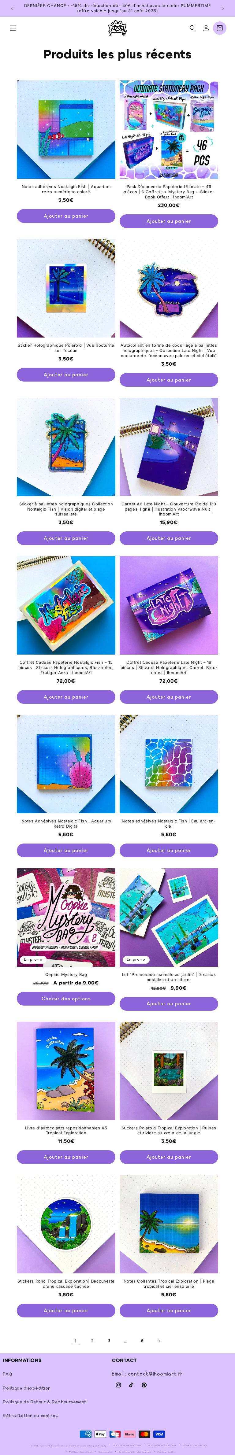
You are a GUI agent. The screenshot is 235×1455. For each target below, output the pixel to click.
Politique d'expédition (27, 1388)
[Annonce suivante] (223, 8)
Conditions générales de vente (135, 1452)
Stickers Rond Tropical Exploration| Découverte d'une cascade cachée (66, 1284)
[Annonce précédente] (12, 8)
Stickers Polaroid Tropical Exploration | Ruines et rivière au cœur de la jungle (168, 1130)
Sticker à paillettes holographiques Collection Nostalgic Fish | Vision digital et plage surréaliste (66, 509)
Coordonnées (106, 1452)
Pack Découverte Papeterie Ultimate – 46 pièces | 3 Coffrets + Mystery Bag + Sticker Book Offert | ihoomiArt (169, 191)
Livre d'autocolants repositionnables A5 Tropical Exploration (66, 1130)
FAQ (8, 1374)
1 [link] (76, 1341)
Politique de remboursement (127, 1445)
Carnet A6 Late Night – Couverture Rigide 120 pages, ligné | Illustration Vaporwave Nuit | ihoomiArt (168, 509)
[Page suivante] (159, 1341)
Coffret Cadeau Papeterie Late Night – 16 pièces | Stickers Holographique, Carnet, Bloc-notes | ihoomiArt (169, 667)
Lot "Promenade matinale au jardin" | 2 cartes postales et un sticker (169, 977)
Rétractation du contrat (30, 1416)
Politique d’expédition (80, 1452)
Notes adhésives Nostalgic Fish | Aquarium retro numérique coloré (66, 189)
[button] (13, 28)
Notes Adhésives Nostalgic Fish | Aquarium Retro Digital (66, 823)
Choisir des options (66, 998)
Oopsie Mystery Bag (66, 974)
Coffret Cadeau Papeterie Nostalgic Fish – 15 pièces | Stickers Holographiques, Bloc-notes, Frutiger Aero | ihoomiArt (66, 667)
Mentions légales (166, 1452)
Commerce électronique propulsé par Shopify (82, 1446)
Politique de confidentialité (162, 1445)
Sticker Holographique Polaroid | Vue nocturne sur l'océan (66, 348)
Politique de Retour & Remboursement (45, 1402)
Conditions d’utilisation (195, 1445)
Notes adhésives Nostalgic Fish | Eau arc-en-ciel (169, 823)
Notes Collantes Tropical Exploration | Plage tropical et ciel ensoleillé (169, 1284)
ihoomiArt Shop (48, 1446)
